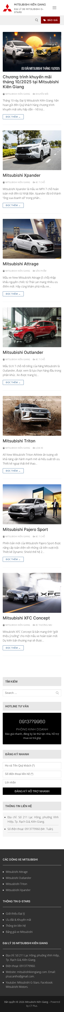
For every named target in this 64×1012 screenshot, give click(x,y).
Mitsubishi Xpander (21, 179)
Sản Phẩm (40, 275)
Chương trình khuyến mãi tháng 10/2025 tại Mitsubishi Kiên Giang (31, 86)
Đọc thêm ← (13, 121)
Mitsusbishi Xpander (18, 894)
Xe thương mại (43, 629)
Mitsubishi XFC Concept (26, 622)
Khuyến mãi (41, 98)
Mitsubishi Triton (19, 445)
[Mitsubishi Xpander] (32, 155)
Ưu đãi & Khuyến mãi (18, 924)
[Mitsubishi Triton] (32, 420)
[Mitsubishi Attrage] (32, 243)
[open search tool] (36, 24)
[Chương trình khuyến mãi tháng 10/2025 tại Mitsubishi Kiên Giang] (32, 56)
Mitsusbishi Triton (16, 888)
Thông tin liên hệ (16, 930)
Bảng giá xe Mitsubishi (19, 936)
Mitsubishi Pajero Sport (25, 533)
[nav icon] (54, 9)
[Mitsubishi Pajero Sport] (32, 509)
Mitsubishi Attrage (21, 268)
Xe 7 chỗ (40, 187)
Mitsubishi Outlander (23, 356)
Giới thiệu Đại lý (15, 918)
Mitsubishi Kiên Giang (29, 6)
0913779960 (32, 726)
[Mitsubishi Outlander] (32, 332)
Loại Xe (39, 452)
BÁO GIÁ (52, 24)
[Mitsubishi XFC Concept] (32, 597)
